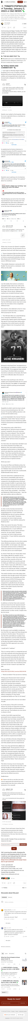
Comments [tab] (4, 897)
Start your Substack (10, 1014)
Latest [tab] (6, 953)
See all (4, 992)
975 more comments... (6, 946)
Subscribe (20, 2)
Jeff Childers (7, 23)
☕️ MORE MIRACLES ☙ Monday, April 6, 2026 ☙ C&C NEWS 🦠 (10, 981)
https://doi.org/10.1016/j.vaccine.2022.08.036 (13, 671)
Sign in (25, 2)
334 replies (8, 923)
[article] (14, 961)
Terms (16, 1011)
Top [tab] (2, 953)
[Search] (25, 953)
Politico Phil (7, 910)
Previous (5, 887)
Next (23, 887)
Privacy (13, 1011)
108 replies (8, 940)
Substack (7, 1018)
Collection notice (23, 1011)
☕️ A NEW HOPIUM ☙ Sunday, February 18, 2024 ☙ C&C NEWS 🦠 (10, 969)
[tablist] (7, 897)
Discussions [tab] (11, 953)
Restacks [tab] (10, 897)
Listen (25, 23)
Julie (5, 927)
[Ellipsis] (26, 910)
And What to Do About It (7, 960)
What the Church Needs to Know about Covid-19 (10, 958)
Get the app (20, 1014)
